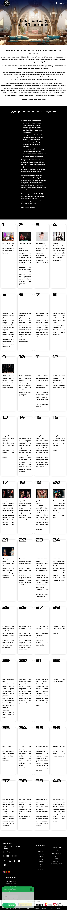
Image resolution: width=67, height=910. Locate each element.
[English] (4, 871)
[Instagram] (10, 861)
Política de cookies (55, 908)
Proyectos (41, 854)
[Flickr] (19, 861)
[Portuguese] (6, 871)
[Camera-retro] (5, 865)
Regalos (41, 862)
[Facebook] (5, 861)
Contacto (41, 869)
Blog (41, 867)
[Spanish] (9, 871)
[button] (31, 889)
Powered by (6, 889)
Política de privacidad (39, 908)
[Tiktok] (14, 861)
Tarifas (41, 859)
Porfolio (41, 856)
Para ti (41, 864)
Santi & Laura (41, 849)
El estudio (41, 851)
